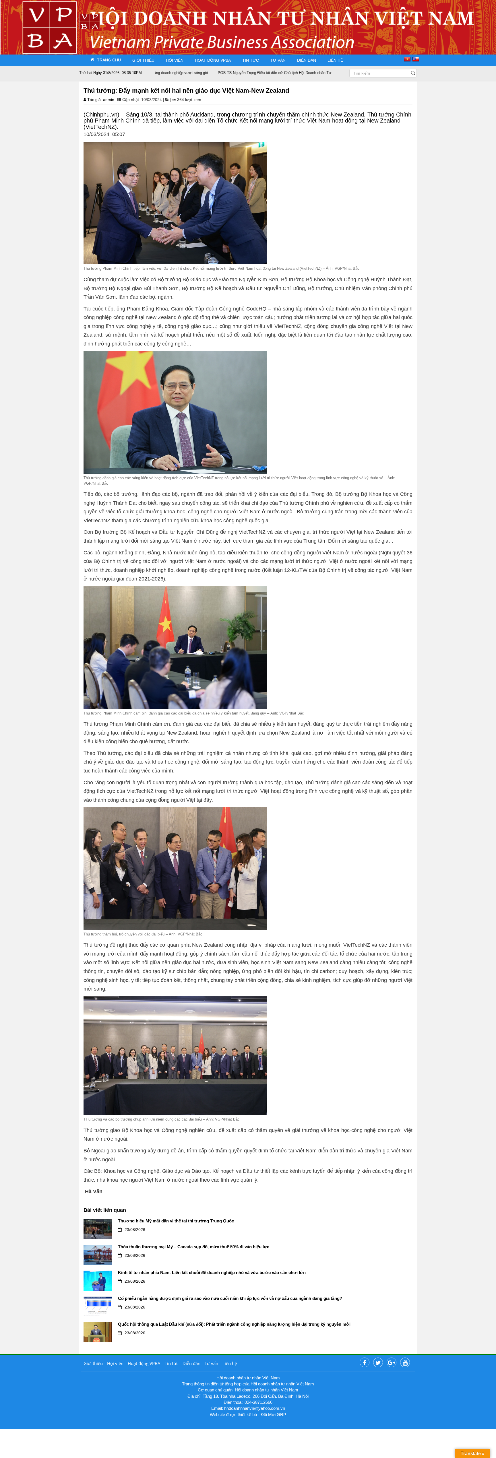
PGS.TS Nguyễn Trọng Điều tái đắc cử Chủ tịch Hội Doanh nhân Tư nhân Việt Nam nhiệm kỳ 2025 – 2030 (261, 73)
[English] (416, 59)
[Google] (391, 1363)
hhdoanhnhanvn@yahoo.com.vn (254, 1408)
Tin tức (250, 60)
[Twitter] (378, 1363)
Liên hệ (335, 60)
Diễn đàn (306, 60)
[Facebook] (364, 1363)
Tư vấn (278, 60)
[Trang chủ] (89, 21)
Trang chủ (109, 60)
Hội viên (174, 60)
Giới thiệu (143, 60)
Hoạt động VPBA (213, 60)
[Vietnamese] (408, 59)
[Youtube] (405, 1363)
